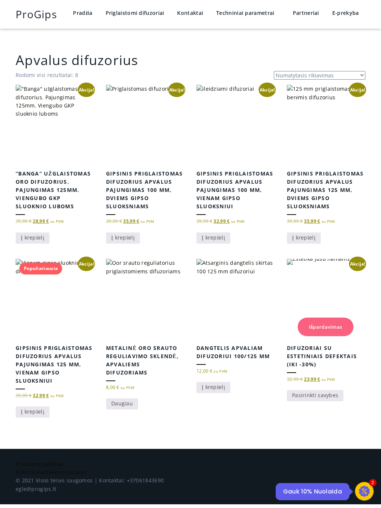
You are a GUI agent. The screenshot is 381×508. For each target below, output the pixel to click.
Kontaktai (190, 12)
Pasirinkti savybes (315, 395)
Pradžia (82, 12)
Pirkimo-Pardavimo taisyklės (51, 472)
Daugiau (122, 403)
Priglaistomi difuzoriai (135, 12)
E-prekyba (345, 12)
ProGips (36, 14)
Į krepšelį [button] (32, 237)
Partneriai (306, 12)
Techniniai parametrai (245, 12)
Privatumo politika (39, 463)
